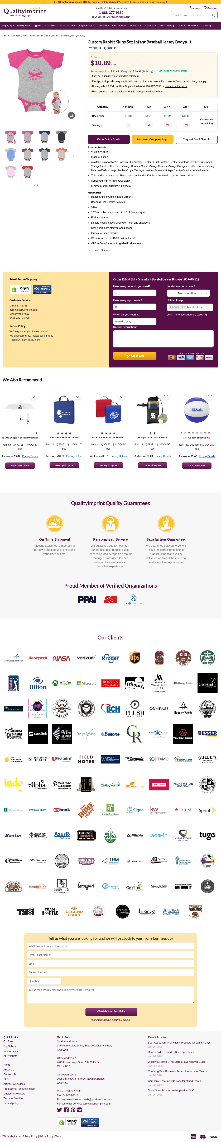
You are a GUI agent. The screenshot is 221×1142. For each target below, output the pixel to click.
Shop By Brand (23, 25)
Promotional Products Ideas (19, 1088)
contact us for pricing (176, 86)
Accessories (50, 25)
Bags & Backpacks (87, 25)
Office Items (151, 25)
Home (6, 1064)
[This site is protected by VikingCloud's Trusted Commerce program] (42, 289)
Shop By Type (8, 25)
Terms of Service (13, 1098)
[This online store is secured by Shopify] (20, 289)
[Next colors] (73, 155)
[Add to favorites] (33, 396)
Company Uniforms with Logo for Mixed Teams (174, 1080)
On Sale (181, 25)
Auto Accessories (67, 25)
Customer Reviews (14, 1093)
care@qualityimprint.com (117, 17)
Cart (215, 32)
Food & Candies (119, 25)
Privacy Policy (30, 1136)
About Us (8, 1069)
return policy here (30, 339)
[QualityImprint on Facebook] (66, 1111)
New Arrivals (10, 1051)
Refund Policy (46, 1136)
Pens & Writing (167, 25)
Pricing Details (30, 456)
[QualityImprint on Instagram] (79, 1111)
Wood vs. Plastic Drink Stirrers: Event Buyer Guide (176, 1061)
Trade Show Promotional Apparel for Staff (171, 1090)
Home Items (136, 25)
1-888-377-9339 (111, 13)
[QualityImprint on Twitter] (59, 1111)
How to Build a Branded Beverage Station (171, 1052)
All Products (10, 1055)
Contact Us (9, 1074)
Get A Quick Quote (20, 465)
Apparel (37, 25)
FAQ (6, 1079)
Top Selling (206, 25)
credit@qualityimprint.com (97, 1099)
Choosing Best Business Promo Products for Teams (177, 1071)
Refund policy (11, 1103)
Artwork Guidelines (14, 1083)
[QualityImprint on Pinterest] (73, 1111)
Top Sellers (9, 1046)
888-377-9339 (73, 1091)
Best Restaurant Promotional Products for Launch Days (179, 1042)
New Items (193, 25)
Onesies (105, 250)
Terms (58, 1136)
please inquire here (152, 91)
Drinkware (104, 25)
